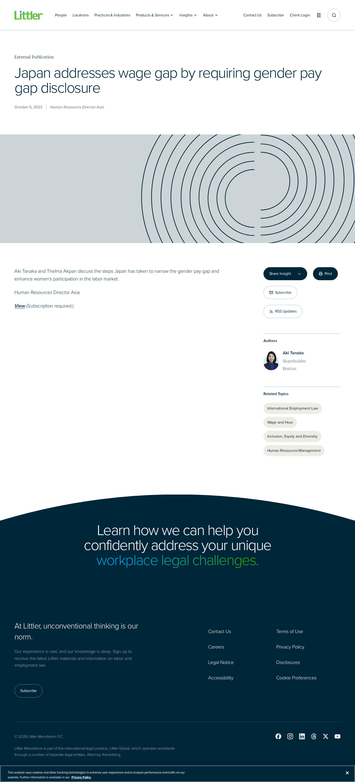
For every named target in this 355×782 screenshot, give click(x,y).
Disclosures (288, 662)
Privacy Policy (290, 646)
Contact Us (219, 631)
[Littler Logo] (28, 15)
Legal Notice (221, 662)
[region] (177, 773)
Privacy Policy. (81, 777)
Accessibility (221, 677)
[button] (278, 736)
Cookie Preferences (296, 677)
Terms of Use (289, 631)
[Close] (347, 773)
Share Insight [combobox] (280, 273)
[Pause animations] (319, 15)
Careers (216, 646)
